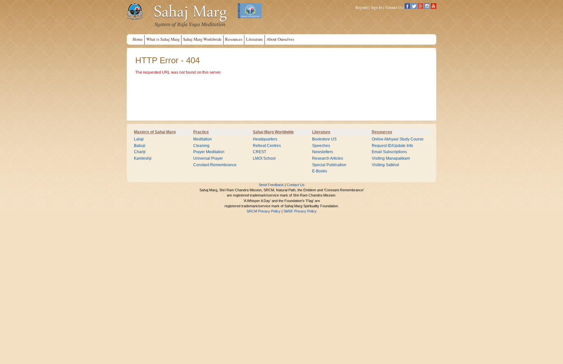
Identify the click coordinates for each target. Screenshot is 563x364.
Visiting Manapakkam (391, 158)
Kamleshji (143, 158)
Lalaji (139, 139)
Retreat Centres (267, 146)
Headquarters (265, 139)
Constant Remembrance (215, 165)
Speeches (321, 146)
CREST (259, 152)
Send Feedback (271, 185)
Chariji (140, 152)
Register (361, 7)
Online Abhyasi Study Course (398, 139)
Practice (201, 132)
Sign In (376, 7)
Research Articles (327, 158)
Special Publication (329, 165)
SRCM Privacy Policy (264, 211)
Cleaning (201, 146)
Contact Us (393, 7)
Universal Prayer (208, 158)
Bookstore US (324, 139)
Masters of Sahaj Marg (155, 132)
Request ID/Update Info (392, 146)
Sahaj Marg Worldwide (273, 132)
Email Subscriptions (389, 152)
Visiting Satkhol (385, 165)
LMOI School (264, 158)
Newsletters (322, 152)
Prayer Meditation (208, 152)
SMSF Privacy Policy (300, 211)
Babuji (139, 146)
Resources (382, 132)
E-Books (319, 171)
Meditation (202, 139)
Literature (321, 132)
